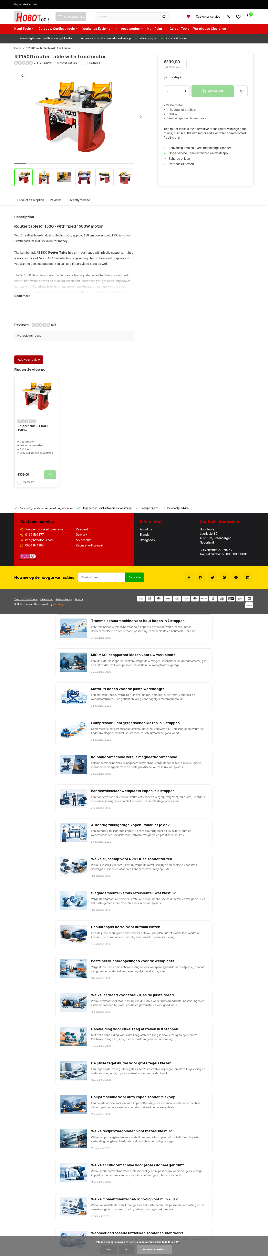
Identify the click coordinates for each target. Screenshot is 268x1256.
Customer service (208, 16)
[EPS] (240, 598)
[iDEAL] (150, 598)
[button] (141, 117)
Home (17, 48)
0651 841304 (34, 545)
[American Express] (213, 598)
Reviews (56, 200)
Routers (72, 63)
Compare (94, 63)
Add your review (29, 359)
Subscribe (134, 577)
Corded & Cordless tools (56, 28)
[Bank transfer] (141, 598)
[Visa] (168, 598)
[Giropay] (231, 598)
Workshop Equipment (97, 28)
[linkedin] (248, 577)
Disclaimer (46, 599)
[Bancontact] (177, 598)
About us (146, 529)
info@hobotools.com (39, 540)
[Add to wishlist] (53, 382)
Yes (108, 1249)
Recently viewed (78, 200)
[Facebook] (189, 577)
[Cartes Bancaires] (249, 598)
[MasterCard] (159, 598)
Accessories (130, 28)
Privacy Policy (64, 599)
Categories (147, 540)
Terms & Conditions (25, 599)
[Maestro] (195, 598)
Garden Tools (179, 28)
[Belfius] (204, 598)
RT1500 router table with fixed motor (48, 48)
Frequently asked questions (44, 529)
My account (83, 540)
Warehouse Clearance (209, 28)
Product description (30, 200)
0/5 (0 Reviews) (43, 63)
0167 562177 (34, 535)
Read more (172, 138)
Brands (144, 535)
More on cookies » (154, 1249)
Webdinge (59, 604)
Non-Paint (154, 28)
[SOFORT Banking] (186, 598)
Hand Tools (22, 28)
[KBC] (222, 598)
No (126, 1249)
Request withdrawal (89, 545)
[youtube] (236, 577)
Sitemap (79, 599)
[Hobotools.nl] (32, 17)
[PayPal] (249, 605)
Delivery (81, 535)
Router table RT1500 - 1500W (33, 428)
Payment (82, 529)
